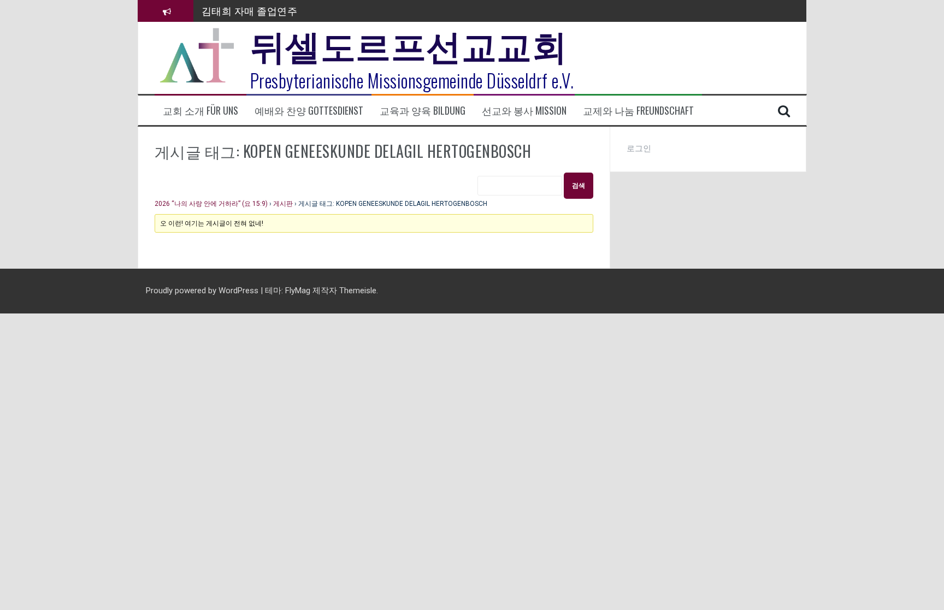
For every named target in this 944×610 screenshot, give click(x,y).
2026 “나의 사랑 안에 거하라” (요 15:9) (211, 204)
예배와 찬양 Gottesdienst (309, 110)
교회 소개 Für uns (200, 110)
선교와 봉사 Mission (524, 110)
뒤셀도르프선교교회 (409, 43)
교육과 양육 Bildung (422, 110)
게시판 (283, 204)
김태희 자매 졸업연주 (250, 10)
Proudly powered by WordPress (203, 290)
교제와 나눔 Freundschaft (638, 110)
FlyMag (297, 290)
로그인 (639, 148)
